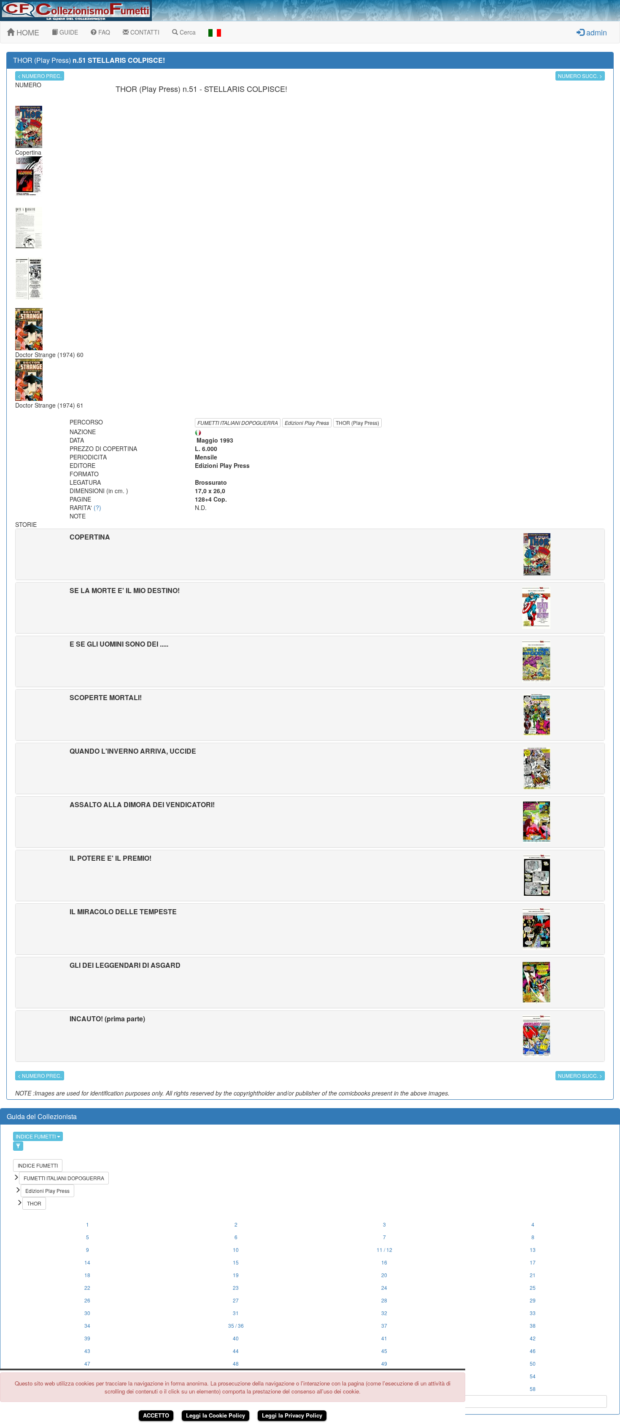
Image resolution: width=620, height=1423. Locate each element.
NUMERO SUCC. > (580, 75)
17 (533, 1262)
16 (384, 1262)
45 (384, 1350)
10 (236, 1249)
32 (384, 1312)
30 (87, 1312)
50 (533, 1363)
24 (384, 1287)
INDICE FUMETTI (36, 1136)
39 (87, 1338)
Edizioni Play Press (307, 422)
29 (533, 1300)
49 (384, 1363)
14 (87, 1262)
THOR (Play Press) (357, 422)
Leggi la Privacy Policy (292, 1415)
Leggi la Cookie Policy (215, 1415)
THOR (34, 1203)
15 (236, 1262)
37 (384, 1325)
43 (87, 1350)
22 (87, 1287)
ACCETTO (156, 1415)
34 (87, 1325)
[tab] (310, 554)
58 (533, 1388)
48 (236, 1363)
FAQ (103, 32)
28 (384, 1300)
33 (533, 1312)
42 (533, 1338)
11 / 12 (384, 1249)
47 (87, 1363)
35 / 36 (236, 1325)
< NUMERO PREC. (40, 75)
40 (236, 1338)
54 (533, 1376)
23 (236, 1287)
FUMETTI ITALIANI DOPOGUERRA (237, 422)
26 (87, 1300)
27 (236, 1300)
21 (533, 1274)
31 (236, 1312)
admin (595, 32)
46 (533, 1350)
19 (236, 1274)
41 (384, 1338)
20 (384, 1274)
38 (533, 1325)
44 (236, 1350)
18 (87, 1274)
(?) (97, 507)
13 (533, 1249)
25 (533, 1287)
